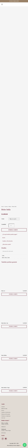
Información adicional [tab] (8, 251)
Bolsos (10, 206)
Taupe (8, 257)
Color (2, 218)
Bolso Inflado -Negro (5, 387)
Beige (3, 257)
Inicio (2, 206)
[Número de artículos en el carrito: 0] (25, 4)
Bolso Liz (3, 290)
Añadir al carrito (13, 229)
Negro (6, 257)
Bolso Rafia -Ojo (4, 323)
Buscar (23, 4)
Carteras (6, 206)
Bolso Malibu (4, 355)
